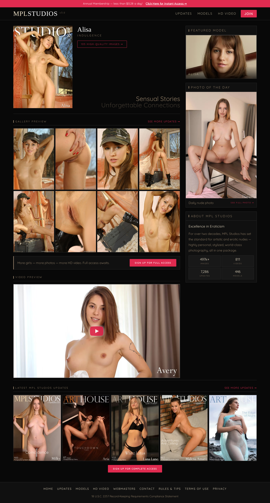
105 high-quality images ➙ (102, 44)
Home (48, 489)
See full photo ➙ (242, 202)
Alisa (84, 29)
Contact (147, 489)
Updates (183, 13)
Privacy (220, 489)
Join (248, 14)
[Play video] (96, 331)
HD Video (227, 13)
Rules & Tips (170, 489)
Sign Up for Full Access (153, 262)
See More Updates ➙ (164, 121)
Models (204, 13)
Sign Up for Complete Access (135, 468)
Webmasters (124, 489)
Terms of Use (197, 489)
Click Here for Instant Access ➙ (166, 3)
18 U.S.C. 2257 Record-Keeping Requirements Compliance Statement (135, 496)
